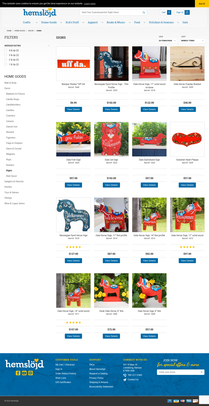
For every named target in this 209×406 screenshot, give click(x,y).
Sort (183, 37)
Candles (10, 110)
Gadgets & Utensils (14, 181)
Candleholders (13, 104)
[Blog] (30, 373)
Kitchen (8, 187)
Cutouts (10, 121)
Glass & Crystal (13, 148)
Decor (7, 88)
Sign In (58, 369)
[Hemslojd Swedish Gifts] (40, 12)
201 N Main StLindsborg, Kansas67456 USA (132, 367)
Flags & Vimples (14, 143)
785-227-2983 (134, 375)
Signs (9, 170)
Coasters (10, 115)
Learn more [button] (90, 3)
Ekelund (10, 132)
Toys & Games (11, 192)
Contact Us (132, 379)
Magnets (10, 154)
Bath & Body (10, 82)
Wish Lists (60, 378)
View (161, 37)
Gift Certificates (63, 382)
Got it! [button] (202, 4)
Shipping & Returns (98, 382)
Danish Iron (11, 126)
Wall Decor (11, 176)
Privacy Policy (96, 378)
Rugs (8, 159)
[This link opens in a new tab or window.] (18, 373)
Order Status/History (65, 373)
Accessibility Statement (101, 386)
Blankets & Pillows (15, 93)
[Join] (201, 372)
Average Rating (12, 46)
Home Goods (15, 76)
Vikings (8, 198)
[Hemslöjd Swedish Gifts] (24, 363)
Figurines (10, 137)
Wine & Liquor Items (14, 203)
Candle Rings (12, 99)
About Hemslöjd (97, 369)
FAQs (92, 364)
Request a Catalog (98, 373)
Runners (10, 165)
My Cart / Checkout (65, 364)
